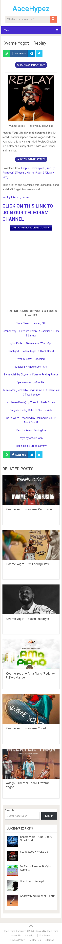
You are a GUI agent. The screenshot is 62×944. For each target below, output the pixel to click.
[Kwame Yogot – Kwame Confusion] (31, 490)
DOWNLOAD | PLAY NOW (32, 65)
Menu (7, 30)
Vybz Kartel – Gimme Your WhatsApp (31, 343)
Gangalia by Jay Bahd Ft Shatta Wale (31, 410)
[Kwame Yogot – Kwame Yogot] (31, 709)
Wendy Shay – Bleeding (31, 359)
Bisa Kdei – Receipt (32, 881)
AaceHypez (31, 8)
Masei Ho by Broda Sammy (31, 445)
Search (9, 810)
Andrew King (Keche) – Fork (37, 896)
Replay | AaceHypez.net (16, 197)
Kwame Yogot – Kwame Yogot (26, 728)
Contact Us (35, 940)
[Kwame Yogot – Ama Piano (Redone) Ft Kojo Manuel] (31, 654)
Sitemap (49, 940)
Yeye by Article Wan (31, 438)
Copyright (30, 935)
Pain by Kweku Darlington (31, 430)
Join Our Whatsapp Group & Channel (31, 227)
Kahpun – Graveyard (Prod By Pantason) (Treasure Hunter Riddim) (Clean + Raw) (28, 173)
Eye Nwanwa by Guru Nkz (31, 382)
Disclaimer (45, 935)
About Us (16, 935)
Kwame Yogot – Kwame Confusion (29, 509)
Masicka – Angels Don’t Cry (31, 366)
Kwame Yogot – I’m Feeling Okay (27, 564)
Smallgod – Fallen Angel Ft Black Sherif (31, 351)
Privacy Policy (17, 940)
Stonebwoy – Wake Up (34, 851)
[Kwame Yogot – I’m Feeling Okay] (31, 545)
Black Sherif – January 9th (31, 323)
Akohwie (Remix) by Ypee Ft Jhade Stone (31, 402)
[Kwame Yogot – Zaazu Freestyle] (31, 599)
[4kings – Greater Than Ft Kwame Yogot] (31, 764)
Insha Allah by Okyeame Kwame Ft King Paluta (31, 374)
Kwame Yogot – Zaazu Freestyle (27, 618)
